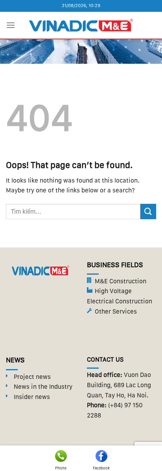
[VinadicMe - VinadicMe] (81, 25)
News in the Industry (43, 386)
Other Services (116, 311)
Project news (32, 376)
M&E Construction (120, 281)
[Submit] (148, 211)
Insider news (32, 397)
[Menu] (10, 25)
